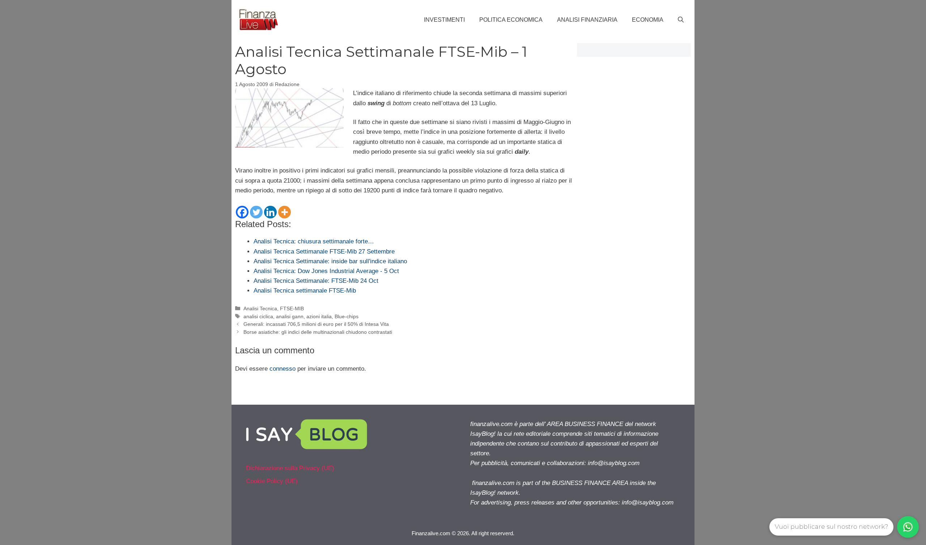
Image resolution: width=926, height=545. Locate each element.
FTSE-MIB (292, 308)
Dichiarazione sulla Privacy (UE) (290, 468)
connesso (282, 368)
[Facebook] (242, 212)
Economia (647, 20)
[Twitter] (256, 212)
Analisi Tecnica (260, 308)
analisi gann (289, 316)
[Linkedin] (270, 212)
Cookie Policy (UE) (272, 481)
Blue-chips (346, 316)
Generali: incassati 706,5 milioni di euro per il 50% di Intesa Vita (316, 324)
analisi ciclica (258, 316)
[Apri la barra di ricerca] (681, 20)
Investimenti (444, 20)
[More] (284, 212)
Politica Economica (511, 20)
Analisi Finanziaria (587, 20)
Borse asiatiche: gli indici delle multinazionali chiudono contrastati (317, 332)
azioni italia (319, 316)
